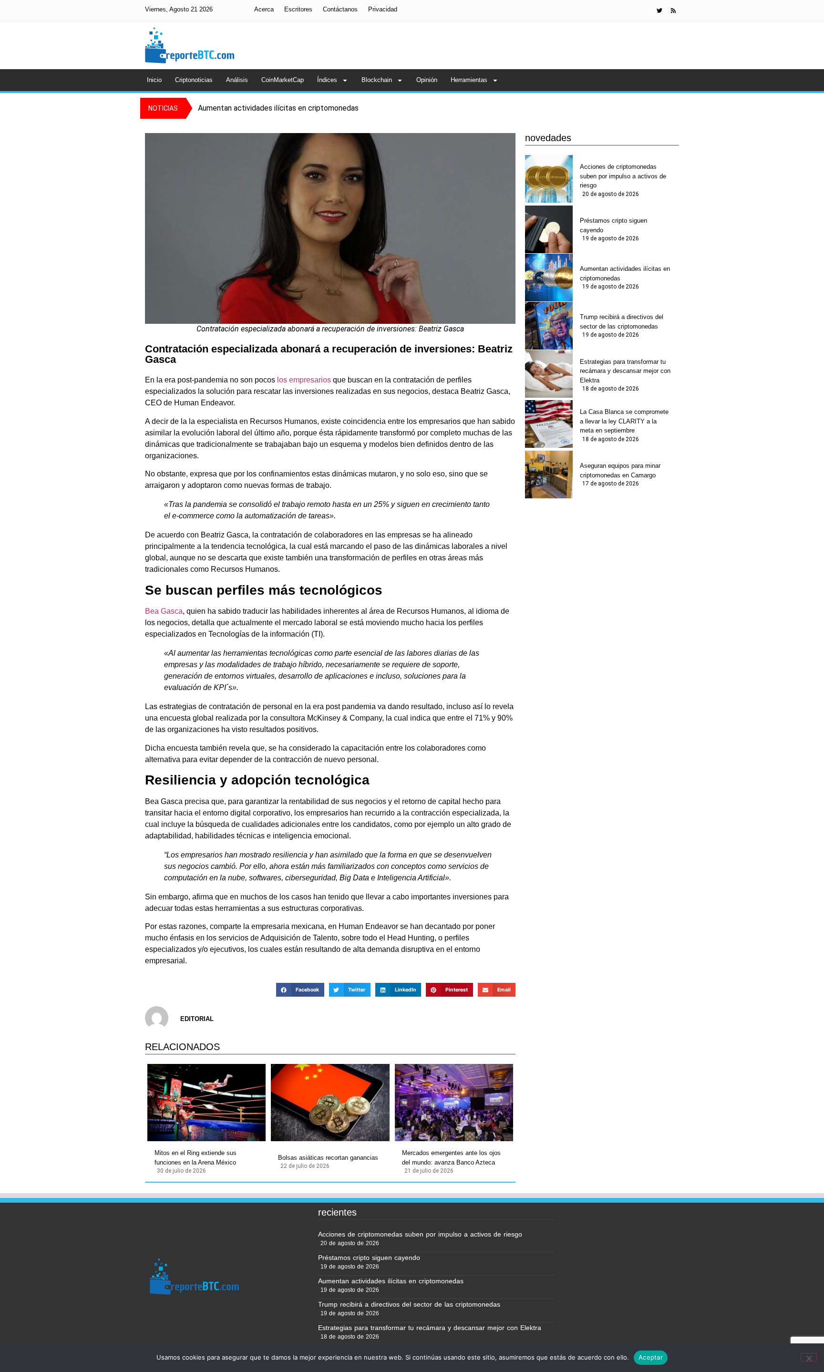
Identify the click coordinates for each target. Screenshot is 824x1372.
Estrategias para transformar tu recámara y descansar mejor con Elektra (625, 371)
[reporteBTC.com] (673, 10)
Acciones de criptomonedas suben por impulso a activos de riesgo (623, 176)
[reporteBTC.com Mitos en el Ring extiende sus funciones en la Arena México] (206, 1102)
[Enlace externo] (659, 10)
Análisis (237, 79)
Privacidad (382, 9)
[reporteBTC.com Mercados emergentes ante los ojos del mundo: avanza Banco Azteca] (454, 1102)
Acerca (264, 9)
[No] (809, 1357)
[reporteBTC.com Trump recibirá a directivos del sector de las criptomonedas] (549, 326)
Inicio (154, 79)
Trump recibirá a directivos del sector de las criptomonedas (621, 321)
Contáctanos (340, 9)
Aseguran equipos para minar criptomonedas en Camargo (620, 470)
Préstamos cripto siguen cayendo (613, 225)
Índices (327, 79)
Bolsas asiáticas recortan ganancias (328, 1157)
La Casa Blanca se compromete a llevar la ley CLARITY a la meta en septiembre (624, 421)
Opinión (426, 79)
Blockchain (376, 79)
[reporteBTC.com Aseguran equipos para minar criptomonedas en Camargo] (549, 474)
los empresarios (303, 380)
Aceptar (651, 1357)
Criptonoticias (194, 79)
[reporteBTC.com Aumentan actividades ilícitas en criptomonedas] (549, 277)
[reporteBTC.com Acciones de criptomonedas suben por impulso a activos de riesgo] (549, 179)
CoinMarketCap (282, 79)
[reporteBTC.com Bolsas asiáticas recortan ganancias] (330, 1102)
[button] (300, 990)
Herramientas (469, 79)
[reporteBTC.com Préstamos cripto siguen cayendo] (549, 229)
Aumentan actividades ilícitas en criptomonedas (625, 273)
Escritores (298, 9)
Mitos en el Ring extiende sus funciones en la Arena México (195, 1157)
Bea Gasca (164, 611)
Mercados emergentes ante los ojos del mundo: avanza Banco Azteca (451, 1157)
